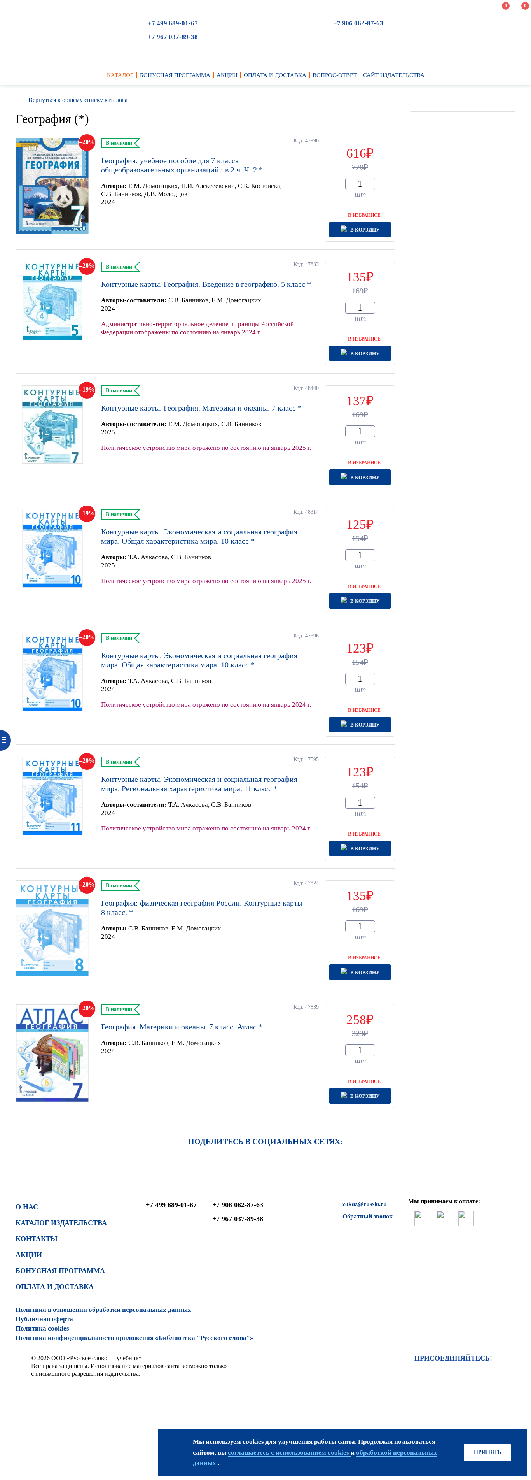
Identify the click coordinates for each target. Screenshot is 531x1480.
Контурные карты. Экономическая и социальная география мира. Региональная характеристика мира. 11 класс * (199, 784)
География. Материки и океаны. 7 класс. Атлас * (181, 1026)
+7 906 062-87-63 (358, 23)
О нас (27, 1207)
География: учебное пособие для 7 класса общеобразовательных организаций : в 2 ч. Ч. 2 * (182, 165)
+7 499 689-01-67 (173, 23)
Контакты (37, 1239)
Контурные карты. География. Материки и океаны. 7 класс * (201, 408)
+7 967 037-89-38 (173, 36)
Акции (29, 1255)
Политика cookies (42, 1328)
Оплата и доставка (55, 1286)
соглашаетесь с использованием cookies (289, 1452)
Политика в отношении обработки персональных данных (103, 1309)
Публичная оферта (44, 1319)
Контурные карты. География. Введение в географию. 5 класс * (206, 284)
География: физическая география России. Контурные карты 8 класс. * (201, 907)
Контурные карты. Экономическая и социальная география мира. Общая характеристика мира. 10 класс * (199, 536)
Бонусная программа (60, 1271)
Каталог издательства (61, 1223)
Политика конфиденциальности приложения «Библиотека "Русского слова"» (134, 1337)
